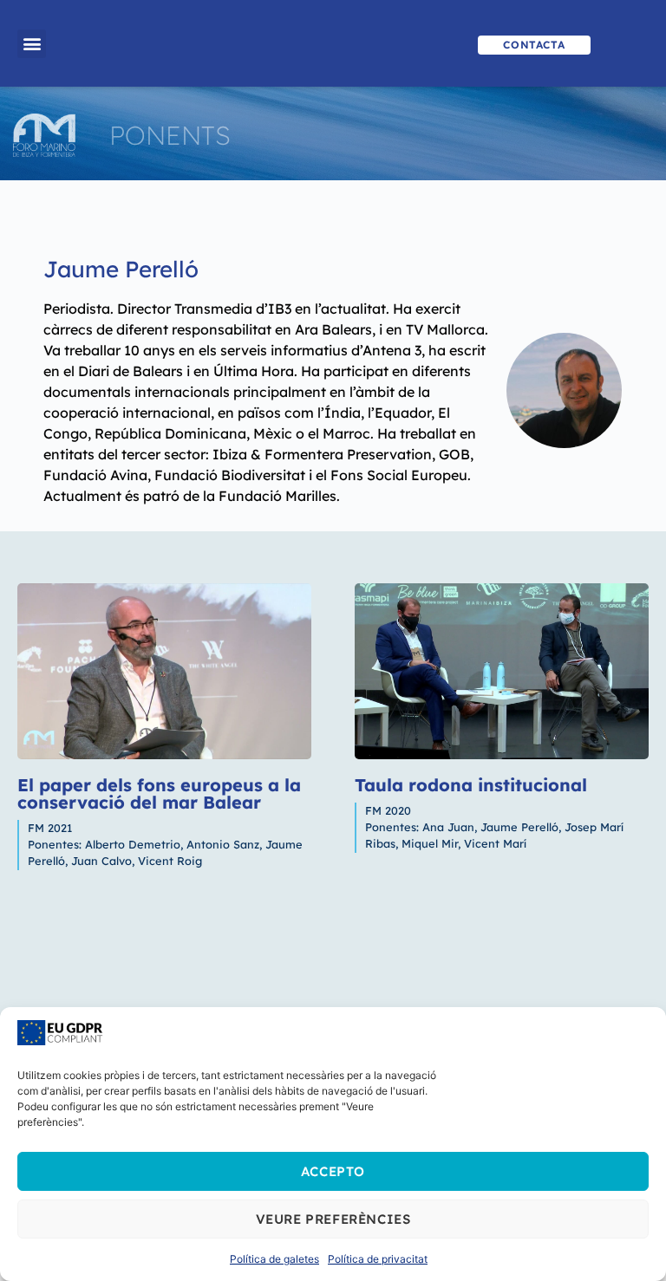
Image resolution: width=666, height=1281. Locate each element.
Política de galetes (274, 1258)
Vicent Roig (170, 861)
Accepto (333, 1171)
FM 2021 (50, 828)
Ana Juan (448, 827)
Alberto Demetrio (132, 844)
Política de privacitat (378, 1258)
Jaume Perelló (121, 269)
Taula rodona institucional (471, 785)
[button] (31, 43)
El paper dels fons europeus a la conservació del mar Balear (159, 793)
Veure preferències (333, 1219)
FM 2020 (388, 810)
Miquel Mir (430, 843)
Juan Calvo (101, 861)
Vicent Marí (495, 843)
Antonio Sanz (222, 844)
